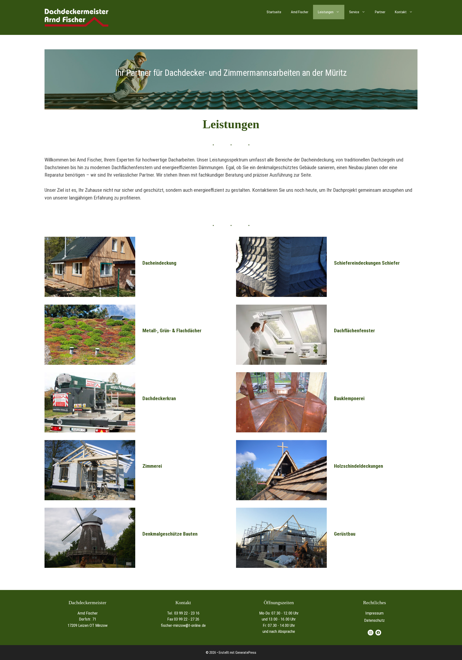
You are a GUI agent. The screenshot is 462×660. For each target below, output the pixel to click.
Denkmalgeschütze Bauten (170, 534)
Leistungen (326, 12)
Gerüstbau (344, 534)
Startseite (274, 12)
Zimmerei (152, 466)
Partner (380, 12)
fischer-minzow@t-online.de (183, 625)
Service (354, 12)
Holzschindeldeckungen (358, 466)
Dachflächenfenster (354, 330)
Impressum (374, 613)
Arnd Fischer (299, 12)
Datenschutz (374, 620)
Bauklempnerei (349, 398)
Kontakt (401, 12)
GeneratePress (245, 652)
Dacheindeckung (159, 263)
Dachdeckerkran (159, 398)
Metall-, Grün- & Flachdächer (171, 330)
